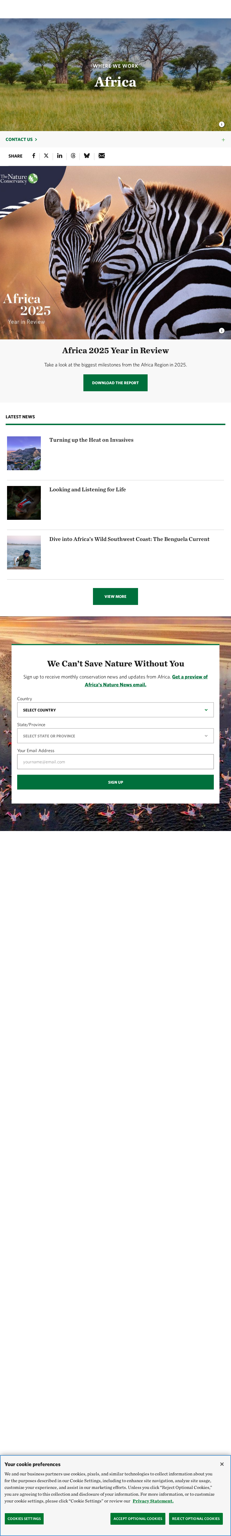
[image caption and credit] (221, 329)
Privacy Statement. (153, 1501)
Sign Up (115, 782)
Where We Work (115, 66)
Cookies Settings (24, 1519)
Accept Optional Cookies (138, 1519)
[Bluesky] (87, 156)
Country (24, 698)
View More (115, 596)
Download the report (115, 383)
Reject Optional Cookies (196, 1519)
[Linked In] (59, 156)
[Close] (222, 1464)
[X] (46, 156)
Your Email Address (35, 750)
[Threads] (73, 156)
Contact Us (19, 139)
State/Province (31, 724)
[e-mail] (102, 156)
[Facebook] (33, 156)
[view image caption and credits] (221, 122)
